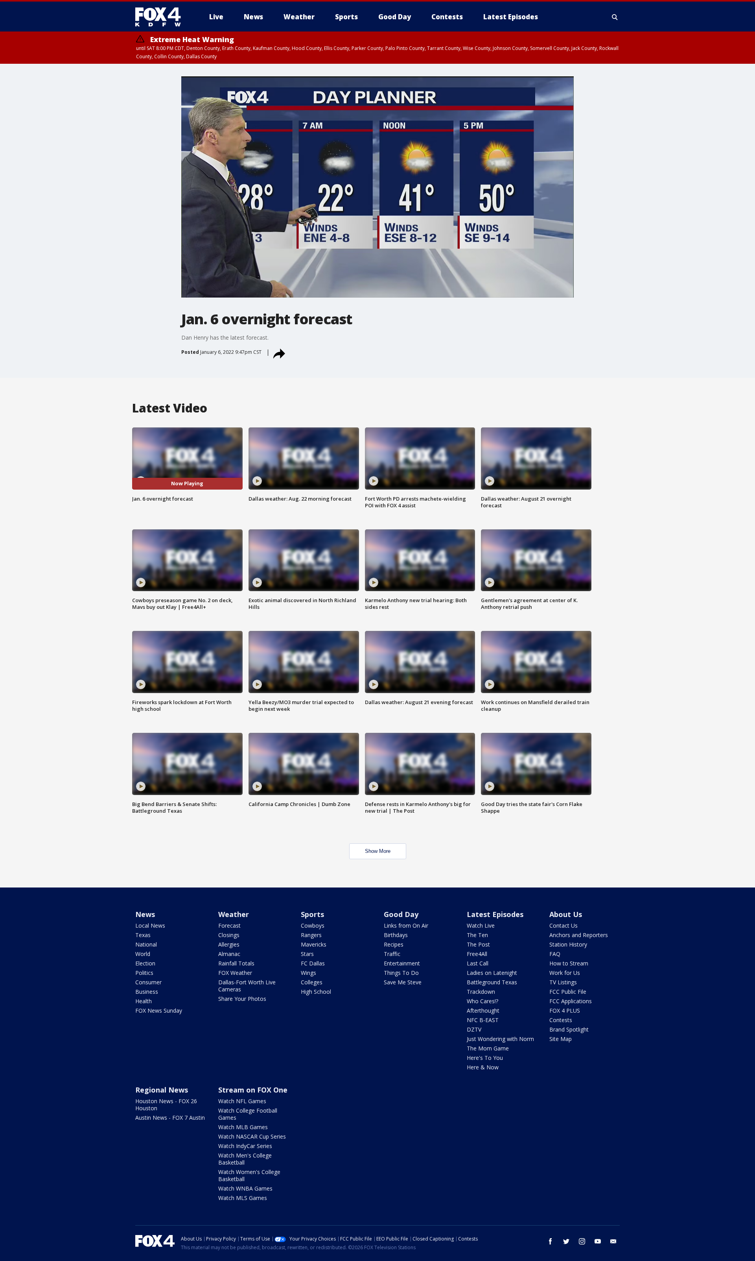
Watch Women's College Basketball (249, 1175)
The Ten (477, 935)
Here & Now (483, 1067)
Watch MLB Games (243, 1127)
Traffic (392, 954)
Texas (143, 935)
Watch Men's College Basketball (245, 1159)
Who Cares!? (482, 1001)
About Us (565, 914)
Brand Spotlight (569, 1029)
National (146, 944)
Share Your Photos (242, 998)
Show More (377, 851)
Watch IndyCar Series (245, 1146)
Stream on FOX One (252, 1090)
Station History (568, 944)
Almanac (229, 954)
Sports (312, 914)
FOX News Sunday (158, 1010)
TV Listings (563, 982)
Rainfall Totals (236, 963)
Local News (150, 925)
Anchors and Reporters (578, 935)
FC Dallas (313, 963)
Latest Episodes (495, 914)
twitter (566, 1241)
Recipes (393, 944)
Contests (560, 1020)
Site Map (560, 1039)
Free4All (477, 954)
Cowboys (312, 925)
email (613, 1241)
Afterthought (483, 1010)
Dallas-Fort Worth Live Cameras (247, 985)
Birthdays (396, 935)
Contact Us (563, 925)
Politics (144, 972)
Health (143, 1001)
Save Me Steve (403, 982)
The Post (478, 944)
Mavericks (313, 944)
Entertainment (402, 963)
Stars (307, 954)
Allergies (228, 944)
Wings (308, 972)
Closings (228, 935)
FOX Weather (235, 972)
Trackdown (481, 991)
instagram (582, 1241)
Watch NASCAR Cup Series (252, 1136)
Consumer (148, 982)
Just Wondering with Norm (500, 1039)
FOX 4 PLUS (564, 1010)
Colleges (311, 982)
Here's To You (485, 1057)
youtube (597, 1241)
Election (145, 963)
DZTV (474, 1029)
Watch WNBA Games (245, 1188)
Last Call (477, 963)
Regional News (161, 1090)
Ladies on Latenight (492, 972)
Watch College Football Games (247, 1114)
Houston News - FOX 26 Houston (166, 1104)
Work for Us (564, 972)
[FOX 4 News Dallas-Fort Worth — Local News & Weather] (161, 16)
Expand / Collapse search (615, 17)
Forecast (229, 925)
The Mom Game (488, 1048)
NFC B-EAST (483, 1020)
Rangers (311, 935)
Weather (233, 914)
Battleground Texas (492, 982)
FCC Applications (570, 1001)
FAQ (554, 954)
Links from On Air (406, 925)
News (145, 914)
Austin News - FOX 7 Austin (170, 1117)
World (142, 954)
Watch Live (481, 925)
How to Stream (568, 963)
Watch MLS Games (242, 1198)
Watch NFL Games (242, 1101)
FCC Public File (567, 991)
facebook (550, 1241)
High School (316, 991)
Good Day (401, 914)
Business (146, 991)
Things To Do (401, 972)
